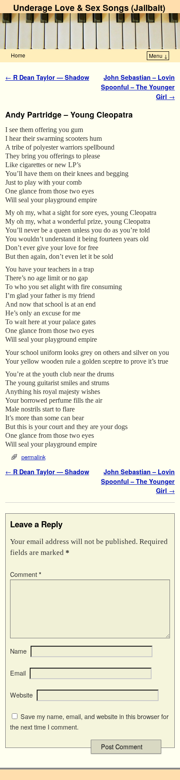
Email (18, 673)
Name (18, 651)
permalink (33, 457)
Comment (26, 574)
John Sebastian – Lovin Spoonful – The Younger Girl (138, 86)
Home (18, 55)
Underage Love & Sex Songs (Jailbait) (89, 7)
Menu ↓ (158, 55)
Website (21, 695)
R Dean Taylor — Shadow (47, 77)
